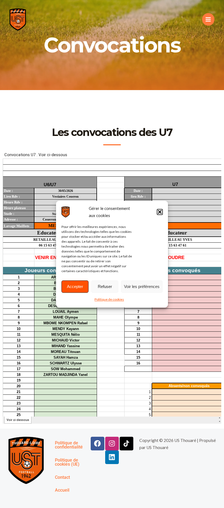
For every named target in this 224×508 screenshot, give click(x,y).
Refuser (105, 286)
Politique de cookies (109, 300)
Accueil (62, 490)
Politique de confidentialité (69, 445)
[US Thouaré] (65, 211)
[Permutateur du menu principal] (208, 19)
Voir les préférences (142, 286)
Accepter (75, 286)
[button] (160, 212)
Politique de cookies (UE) (67, 462)
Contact (62, 477)
